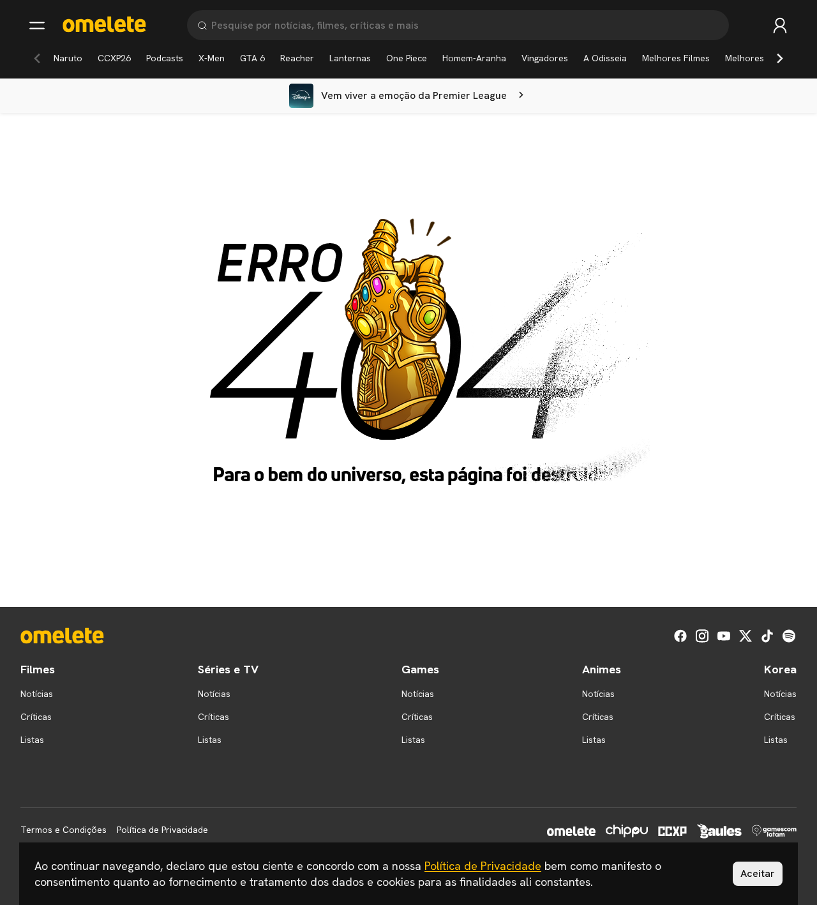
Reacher (297, 58)
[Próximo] (780, 58)
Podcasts (164, 58)
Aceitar (757, 873)
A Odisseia (605, 58)
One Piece (406, 58)
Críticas (36, 716)
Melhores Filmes (676, 58)
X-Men (212, 58)
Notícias (36, 693)
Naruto (68, 58)
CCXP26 (114, 58)
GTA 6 (252, 58)
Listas (32, 739)
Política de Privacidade (162, 829)
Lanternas (350, 58)
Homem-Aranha (474, 58)
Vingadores (544, 58)
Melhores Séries (758, 58)
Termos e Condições (63, 829)
